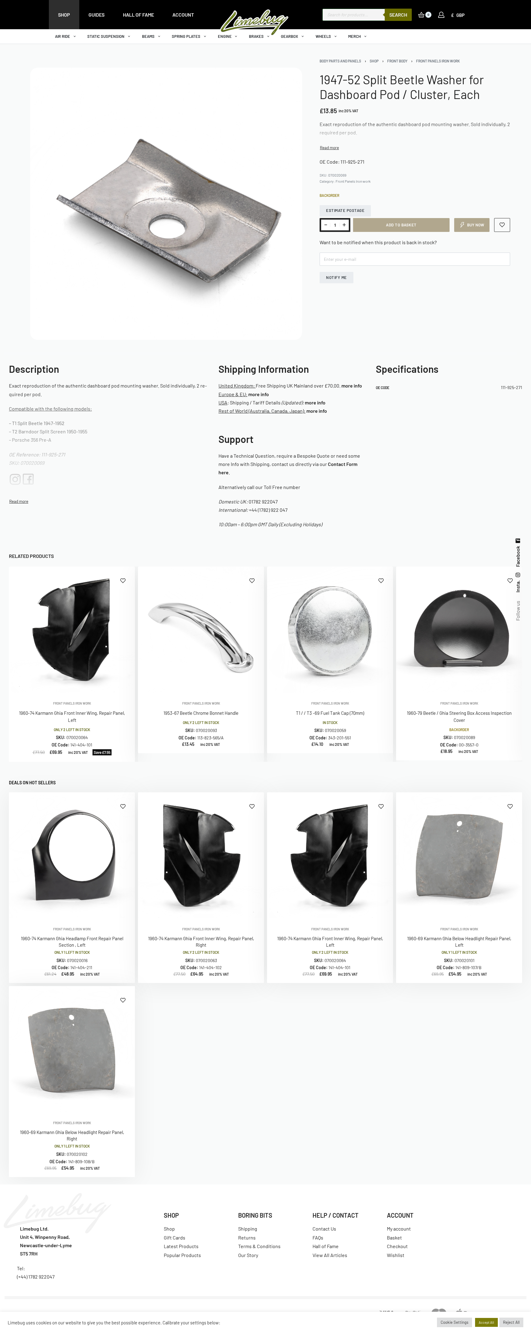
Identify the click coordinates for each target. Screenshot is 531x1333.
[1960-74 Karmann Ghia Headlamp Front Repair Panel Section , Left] (72, 855)
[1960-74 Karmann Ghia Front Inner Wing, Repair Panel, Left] (72, 630)
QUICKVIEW (110, 684)
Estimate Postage (345, 210)
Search (398, 15)
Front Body (397, 61)
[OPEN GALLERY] (166, 204)
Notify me (336, 277)
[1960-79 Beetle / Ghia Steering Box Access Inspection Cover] (459, 630)
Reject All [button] (511, 1322)
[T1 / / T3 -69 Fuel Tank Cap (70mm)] (330, 630)
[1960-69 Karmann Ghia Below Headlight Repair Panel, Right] (72, 1049)
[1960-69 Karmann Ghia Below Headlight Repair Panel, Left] (459, 855)
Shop (374, 61)
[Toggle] (329, 147)
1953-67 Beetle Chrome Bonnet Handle (200, 713)
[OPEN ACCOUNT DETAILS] (441, 14)
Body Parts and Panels (340, 61)
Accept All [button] (486, 1322)
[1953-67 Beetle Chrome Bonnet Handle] (201, 630)
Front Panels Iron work (438, 61)
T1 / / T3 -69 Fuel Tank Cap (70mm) (330, 713)
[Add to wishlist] (502, 225)
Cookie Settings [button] (454, 1322)
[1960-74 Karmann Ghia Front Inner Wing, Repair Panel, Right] (201, 855)
